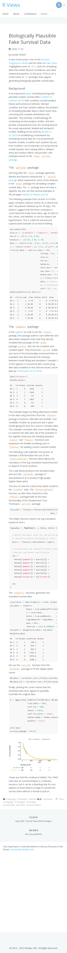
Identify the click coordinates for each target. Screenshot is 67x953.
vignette (19, 332)
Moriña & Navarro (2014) (35, 194)
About (16, 13)
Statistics (33, 799)
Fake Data (51, 63)
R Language (10, 799)
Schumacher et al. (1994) (29, 371)
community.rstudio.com (22, 849)
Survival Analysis (33, 805)
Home (5, 13)
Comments (47, 799)
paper (28, 93)
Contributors (30, 13)
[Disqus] (33, 890)
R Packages (22, 799)
